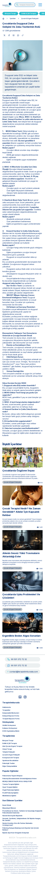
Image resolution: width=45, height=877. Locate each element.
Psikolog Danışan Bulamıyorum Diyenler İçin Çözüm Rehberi (20, 829)
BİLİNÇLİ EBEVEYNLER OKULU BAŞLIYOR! (17, 781)
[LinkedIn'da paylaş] (14, 35)
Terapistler (6, 710)
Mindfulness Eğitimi (9, 796)
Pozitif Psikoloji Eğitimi (10, 793)
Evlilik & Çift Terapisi (28, 13)
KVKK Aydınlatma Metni (10, 731)
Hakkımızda (6, 707)
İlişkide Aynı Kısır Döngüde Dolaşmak (15, 833)
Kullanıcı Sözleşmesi (9, 728)
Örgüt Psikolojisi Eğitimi (10, 790)
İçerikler (13, 18)
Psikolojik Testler (8, 763)
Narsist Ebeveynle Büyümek (12, 816)
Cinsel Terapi (7, 749)
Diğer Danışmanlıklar (9, 766)
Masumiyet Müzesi (9, 808)
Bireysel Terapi (10, 13)
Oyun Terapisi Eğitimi (9, 787)
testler (4, 110)
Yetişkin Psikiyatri (8, 752)
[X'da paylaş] (4, 35)
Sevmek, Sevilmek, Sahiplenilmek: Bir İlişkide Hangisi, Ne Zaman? (21, 819)
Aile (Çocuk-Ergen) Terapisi (12, 746)
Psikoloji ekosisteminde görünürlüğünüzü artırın (19, 778)
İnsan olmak (6, 805)
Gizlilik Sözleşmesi (9, 725)
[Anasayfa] (3, 18)
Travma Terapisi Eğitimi (10, 784)
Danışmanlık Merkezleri (10, 713)
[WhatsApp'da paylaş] (18, 35)
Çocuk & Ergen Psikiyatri (30, 18)
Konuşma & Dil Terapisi (10, 758)
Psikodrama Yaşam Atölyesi (12, 776)
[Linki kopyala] (23, 35)
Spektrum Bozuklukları (10, 760)
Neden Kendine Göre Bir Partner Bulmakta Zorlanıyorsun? (17, 824)
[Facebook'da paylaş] (9, 35)
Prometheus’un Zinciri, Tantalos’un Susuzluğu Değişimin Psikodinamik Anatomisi (22, 812)
